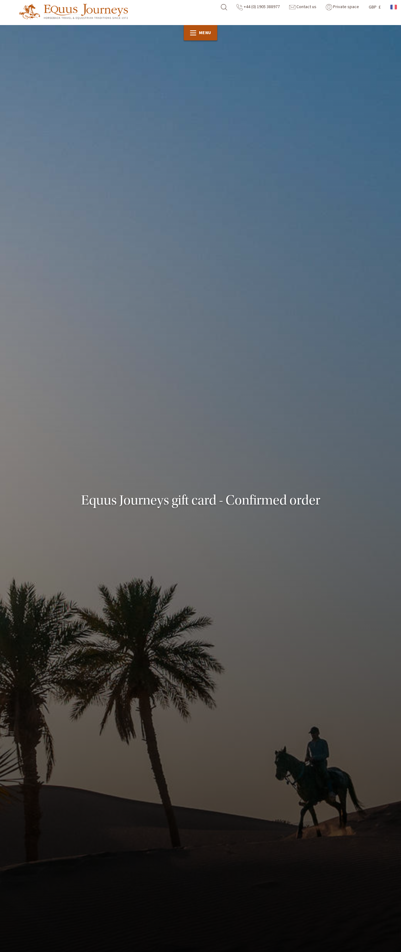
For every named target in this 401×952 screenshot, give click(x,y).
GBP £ (375, 7)
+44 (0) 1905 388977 (261, 7)
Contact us (305, 7)
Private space (345, 7)
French (394, 7)
